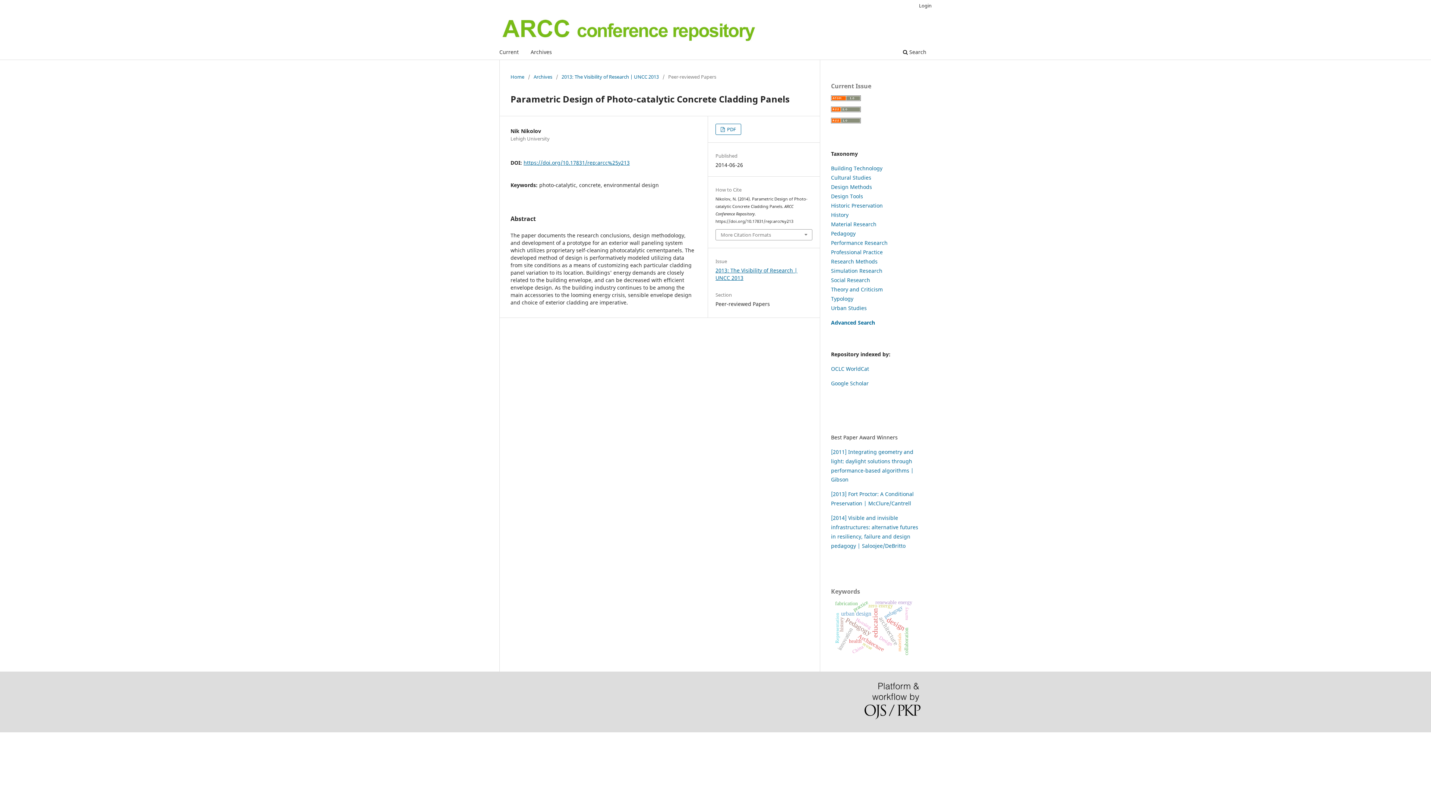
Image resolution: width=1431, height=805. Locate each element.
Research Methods (854, 261)
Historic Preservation (857, 205)
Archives (541, 52)
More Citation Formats (746, 234)
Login (925, 5)
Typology (842, 298)
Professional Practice (857, 252)
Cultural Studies (851, 177)
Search (917, 52)
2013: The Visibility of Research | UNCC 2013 (610, 76)
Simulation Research (856, 270)
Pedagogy (843, 233)
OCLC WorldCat (850, 368)
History (840, 214)
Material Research (853, 224)
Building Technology (856, 168)
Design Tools (847, 196)
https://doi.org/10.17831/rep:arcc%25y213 (577, 162)
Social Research (850, 280)
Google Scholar (850, 383)
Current (509, 52)
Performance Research (859, 242)
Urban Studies (849, 308)
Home (517, 76)
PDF (731, 129)
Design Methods (851, 186)
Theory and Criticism (857, 289)
